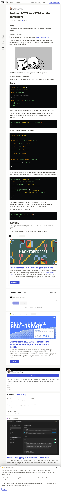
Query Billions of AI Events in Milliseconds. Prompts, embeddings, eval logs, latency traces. (30, 344)
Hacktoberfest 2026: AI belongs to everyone (31, 267)
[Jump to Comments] (3, 42)
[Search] (7, 2)
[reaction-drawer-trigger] (3, 36)
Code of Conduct (29, 307)
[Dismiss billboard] (59, 467)
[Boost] (3, 53)
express (24, 20)
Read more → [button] (14, 282)
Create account (54, 2)
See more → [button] (14, 361)
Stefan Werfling (17, 8)
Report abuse (38, 307)
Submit (16, 303)
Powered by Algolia (34, 2)
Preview (23, 303)
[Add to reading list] (3, 48)
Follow (33, 375)
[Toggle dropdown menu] (56, 236)
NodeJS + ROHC (15, 412)
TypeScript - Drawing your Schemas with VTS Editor (22, 399)
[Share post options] (2, 58)
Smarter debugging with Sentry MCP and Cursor (28, 458)
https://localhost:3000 (43, 37)
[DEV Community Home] (2, 2)
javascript (13, 20)
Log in (45, 2)
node (19, 20)
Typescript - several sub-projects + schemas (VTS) (21, 406)
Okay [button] (4, 489)
